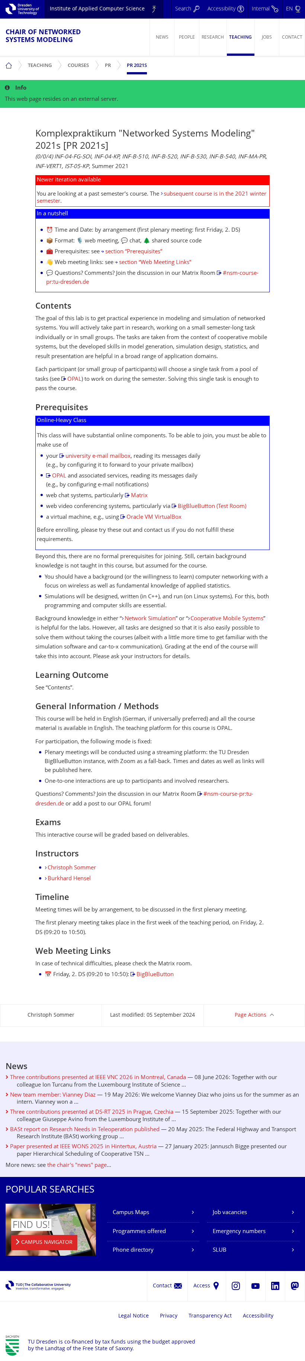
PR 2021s (137, 66)
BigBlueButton (155, 975)
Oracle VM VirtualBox (154, 517)
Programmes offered (139, 1232)
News (162, 37)
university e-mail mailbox (98, 456)
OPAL (74, 379)
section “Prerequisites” (133, 252)
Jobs (267, 37)
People (187, 37)
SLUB (220, 1250)
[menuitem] (162, 37)
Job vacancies (230, 1213)
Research (213, 37)
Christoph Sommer (72, 868)
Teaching (240, 37)
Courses (80, 62)
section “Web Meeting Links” (155, 263)
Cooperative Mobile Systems (226, 619)
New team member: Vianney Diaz (52, 1095)
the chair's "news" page (77, 1165)
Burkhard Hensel (69, 879)
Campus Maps (131, 1213)
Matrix (139, 496)
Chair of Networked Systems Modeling (43, 36)
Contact (292, 37)
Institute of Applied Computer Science (97, 9)
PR (109, 62)
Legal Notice (133, 1316)
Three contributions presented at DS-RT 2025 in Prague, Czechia (91, 1112)
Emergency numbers (239, 1232)
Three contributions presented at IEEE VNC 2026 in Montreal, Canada (97, 1078)
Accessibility (258, 1316)
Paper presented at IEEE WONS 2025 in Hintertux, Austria (83, 1147)
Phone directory (133, 1250)
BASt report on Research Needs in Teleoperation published (84, 1130)
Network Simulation (150, 619)
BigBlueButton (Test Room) (212, 506)
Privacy (168, 1316)
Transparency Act (210, 1316)
